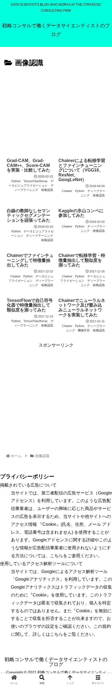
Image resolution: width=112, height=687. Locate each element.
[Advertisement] (56, 110)
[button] (100, 529)
